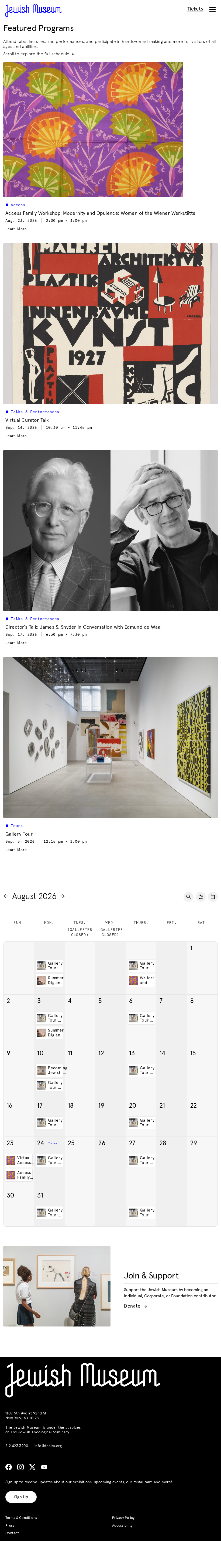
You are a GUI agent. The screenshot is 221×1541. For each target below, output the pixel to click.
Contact (12, 1533)
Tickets (195, 9)
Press (9, 1526)
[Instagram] (20, 1467)
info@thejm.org (48, 1446)
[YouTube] (44, 1467)
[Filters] (201, 897)
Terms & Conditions (21, 1518)
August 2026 (34, 896)
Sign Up (21, 1497)
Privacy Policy (123, 1518)
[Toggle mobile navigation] (212, 9)
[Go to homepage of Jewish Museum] (33, 10)
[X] (32, 1467)
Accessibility (122, 1526)
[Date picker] (213, 897)
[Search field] (189, 897)
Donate (135, 1306)
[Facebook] (8, 1467)
